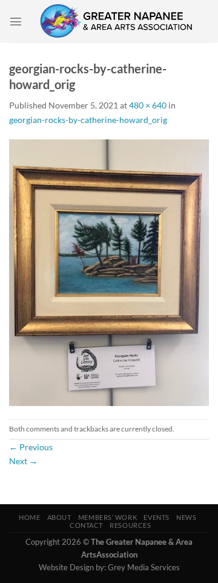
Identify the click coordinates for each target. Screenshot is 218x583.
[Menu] (15, 21)
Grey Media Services (144, 567)
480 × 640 (148, 105)
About (59, 517)
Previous (31, 447)
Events (156, 517)
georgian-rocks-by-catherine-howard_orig (88, 120)
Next (23, 461)
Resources (130, 525)
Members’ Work (107, 517)
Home (29, 517)
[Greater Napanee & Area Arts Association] (115, 21)
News (186, 517)
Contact (86, 525)
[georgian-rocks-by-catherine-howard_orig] (109, 272)
